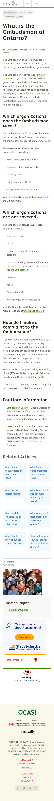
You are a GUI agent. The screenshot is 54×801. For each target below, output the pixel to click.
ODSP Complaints (15, 426)
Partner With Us (27, 781)
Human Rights (26, 12)
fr (37, 3)
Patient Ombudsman (17, 269)
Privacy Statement (33, 754)
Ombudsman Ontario (17, 407)
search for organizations (25, 197)
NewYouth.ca (27, 767)
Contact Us (27, 777)
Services (28, 3)
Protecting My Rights (14, 17)
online (34, 369)
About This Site (27, 773)
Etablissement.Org (27, 760)
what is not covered (33, 311)
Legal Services (10, 12)
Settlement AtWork (27, 764)
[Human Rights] (27, 637)
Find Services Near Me (17, 660)
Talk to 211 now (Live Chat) (27, 680)
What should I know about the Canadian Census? (14, 540)
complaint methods (33, 377)
